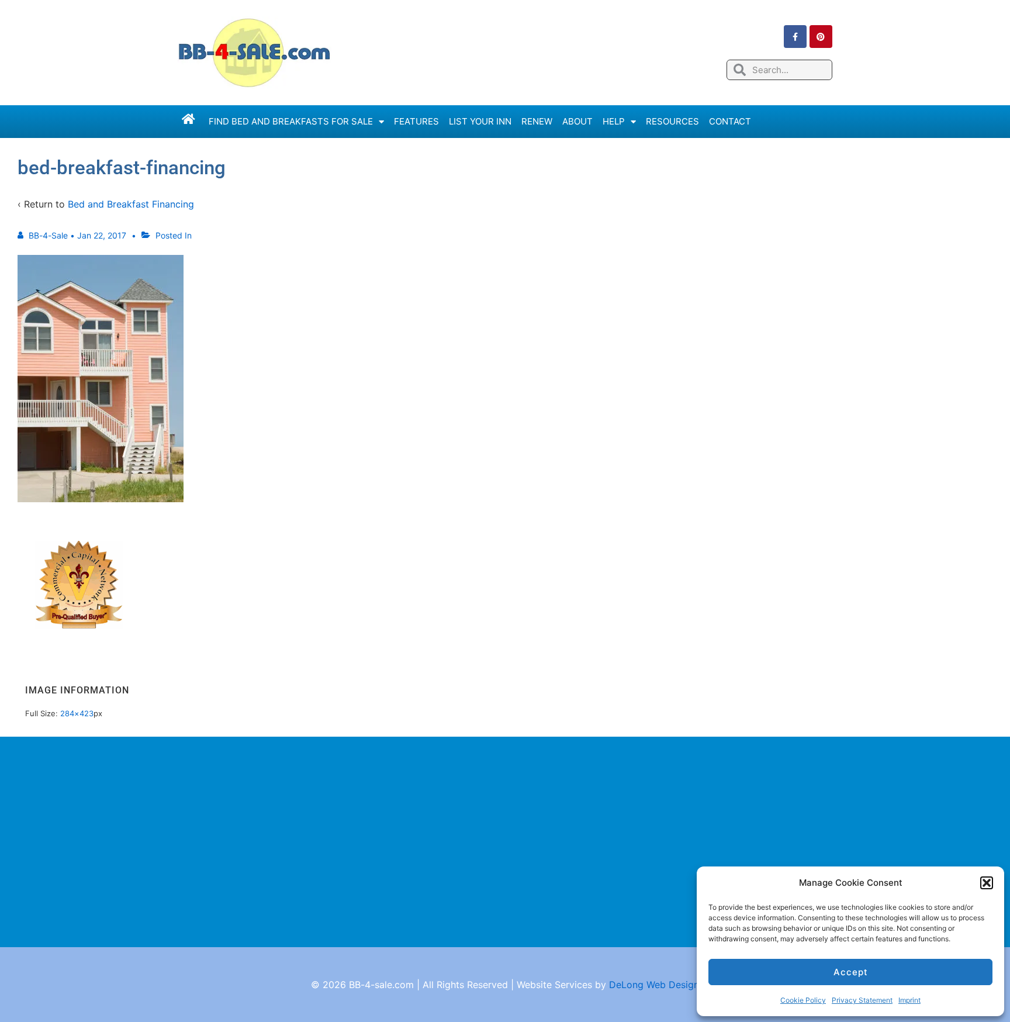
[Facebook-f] (795, 36)
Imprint (909, 1000)
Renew (536, 121)
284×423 (77, 713)
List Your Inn (480, 121)
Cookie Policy (803, 1000)
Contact (730, 121)
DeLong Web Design (654, 984)
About (577, 121)
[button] (986, 883)
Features (416, 121)
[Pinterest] (821, 36)
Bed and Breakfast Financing (131, 204)
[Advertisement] (505, 842)
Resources (672, 121)
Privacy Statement (862, 1000)
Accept (850, 972)
